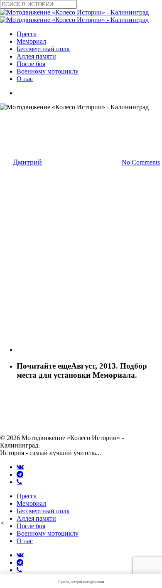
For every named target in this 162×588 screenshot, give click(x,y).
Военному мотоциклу (48, 533)
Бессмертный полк (43, 510)
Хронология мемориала (93, 119)
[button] (2, 522)
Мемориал (31, 503)
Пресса (27, 495)
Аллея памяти (36, 518)
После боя (31, 525)
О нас (25, 540)
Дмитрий (27, 162)
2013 (42, 119)
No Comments (141, 162)
